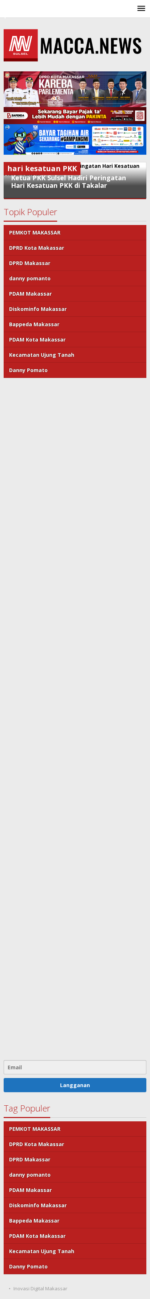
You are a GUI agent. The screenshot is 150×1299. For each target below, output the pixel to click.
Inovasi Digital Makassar (40, 1288)
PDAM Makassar (30, 293)
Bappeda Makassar (34, 324)
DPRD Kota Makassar (36, 247)
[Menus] (141, 8)
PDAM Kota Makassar (37, 339)
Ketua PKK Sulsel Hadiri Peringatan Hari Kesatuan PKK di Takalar (68, 181)
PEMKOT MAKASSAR (34, 232)
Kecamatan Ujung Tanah (41, 354)
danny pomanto (30, 278)
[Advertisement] (75, 718)
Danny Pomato (28, 370)
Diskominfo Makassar (38, 308)
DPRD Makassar (29, 263)
